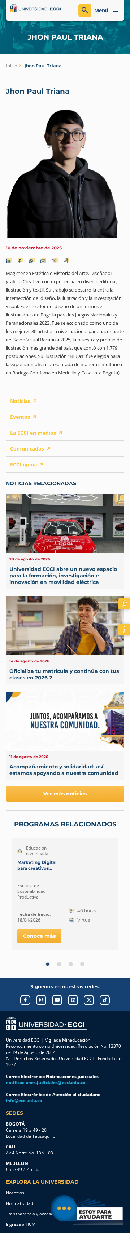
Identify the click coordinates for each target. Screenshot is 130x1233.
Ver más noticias (65, 793)
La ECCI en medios (33, 432)
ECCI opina (23, 464)
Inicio (11, 65)
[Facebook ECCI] (25, 1000)
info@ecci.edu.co (24, 1100)
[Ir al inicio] (46, 1023)
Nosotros (15, 1193)
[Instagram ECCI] (41, 1000)
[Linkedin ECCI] (73, 1000)
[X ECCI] (89, 1000)
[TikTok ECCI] (105, 1000)
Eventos (20, 416)
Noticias (20, 401)
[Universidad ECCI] (36, 8)
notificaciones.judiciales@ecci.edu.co (45, 1082)
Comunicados (27, 448)
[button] (48, 964)
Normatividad (19, 1203)
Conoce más (39, 936)
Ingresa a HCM (21, 1224)
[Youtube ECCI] (57, 1000)
